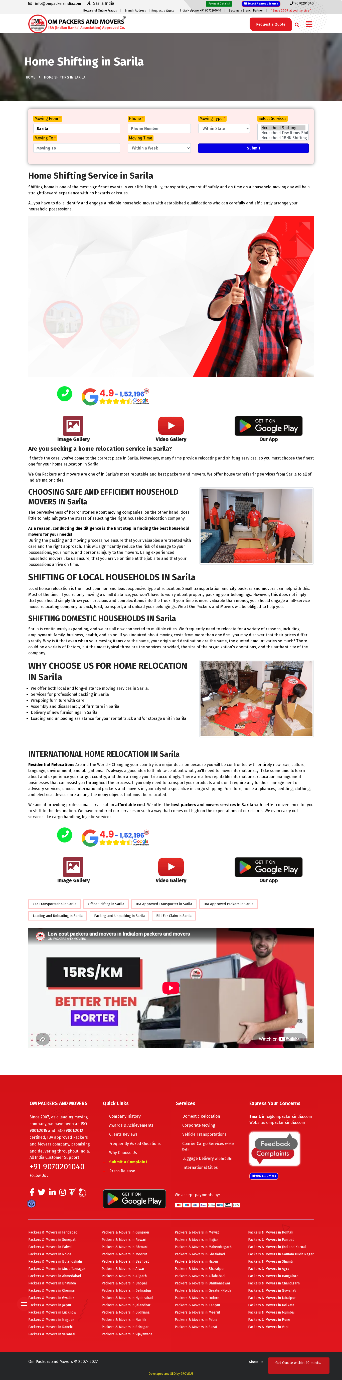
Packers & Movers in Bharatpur (200, 1269)
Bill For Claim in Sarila (174, 916)
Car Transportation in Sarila (54, 904)
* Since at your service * (291, 10)
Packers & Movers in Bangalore (273, 1276)
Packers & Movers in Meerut (124, 1254)
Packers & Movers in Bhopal (124, 1283)
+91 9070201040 (57, 1166)
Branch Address (135, 10)
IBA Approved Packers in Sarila (228, 904)
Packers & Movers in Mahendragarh (203, 1247)
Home (30, 77)
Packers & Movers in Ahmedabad (54, 1276)
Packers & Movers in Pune (269, 1320)
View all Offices (265, 1176)
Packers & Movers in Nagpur (51, 1320)
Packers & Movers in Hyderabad (127, 1298)
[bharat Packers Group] (84, 1193)
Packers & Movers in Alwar (123, 1269)
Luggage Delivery (207, 1158)
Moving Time (140, 138)
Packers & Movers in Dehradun (126, 1290)
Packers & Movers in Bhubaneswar (202, 1283)
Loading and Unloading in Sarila (58, 916)
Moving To (45, 138)
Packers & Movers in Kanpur (197, 1305)
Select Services (272, 118)
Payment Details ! (219, 3)
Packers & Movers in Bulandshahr (55, 1261)
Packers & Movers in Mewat (197, 1232)
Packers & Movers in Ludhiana (125, 1312)
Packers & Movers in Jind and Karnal (277, 1247)
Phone (136, 118)
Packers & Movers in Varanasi (51, 1334)
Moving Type (212, 118)
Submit (253, 148)
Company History (125, 1116)
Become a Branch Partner (246, 10)
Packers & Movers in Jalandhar (126, 1305)
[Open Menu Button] (309, 24)
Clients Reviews (123, 1134)
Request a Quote (163, 11)
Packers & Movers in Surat (196, 1327)
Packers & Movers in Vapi (268, 1327)
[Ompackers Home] (77, 23)
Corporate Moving (198, 1125)
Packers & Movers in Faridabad (52, 1232)
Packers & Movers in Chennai (51, 1290)
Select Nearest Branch (262, 3)
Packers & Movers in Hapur (196, 1261)
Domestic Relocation (201, 1116)
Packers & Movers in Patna (196, 1320)
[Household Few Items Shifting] (283, 132)
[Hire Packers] (33, 1204)
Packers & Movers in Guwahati (272, 1290)
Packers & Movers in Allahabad (200, 1276)
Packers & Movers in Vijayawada (127, 1334)
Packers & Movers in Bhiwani (124, 1247)
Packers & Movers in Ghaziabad (200, 1254)
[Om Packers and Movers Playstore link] (134, 1198)
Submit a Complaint (128, 1162)
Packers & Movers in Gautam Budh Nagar (281, 1254)
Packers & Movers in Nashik (124, 1320)
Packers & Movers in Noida (49, 1254)
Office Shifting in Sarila (106, 904)
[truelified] (73, 1193)
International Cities (200, 1167)
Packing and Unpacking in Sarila (119, 916)
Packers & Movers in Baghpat (125, 1261)
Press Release (122, 1171)
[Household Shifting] (283, 127)
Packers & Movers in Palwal (50, 1247)
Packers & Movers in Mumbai (271, 1312)
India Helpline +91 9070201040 (200, 10)
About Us (256, 1362)
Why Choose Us (123, 1152)
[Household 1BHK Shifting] (283, 137)
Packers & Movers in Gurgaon (125, 1232)
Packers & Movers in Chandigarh (274, 1283)
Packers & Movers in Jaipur (49, 1305)
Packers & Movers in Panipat (271, 1240)
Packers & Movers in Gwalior (51, 1298)
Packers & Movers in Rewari (124, 1240)
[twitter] (42, 1193)
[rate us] (115, 397)
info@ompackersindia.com (287, 1116)
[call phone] (64, 394)
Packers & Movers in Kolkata (271, 1305)
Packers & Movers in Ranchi (50, 1327)
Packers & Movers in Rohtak (270, 1232)
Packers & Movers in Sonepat (51, 1240)
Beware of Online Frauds (100, 10)
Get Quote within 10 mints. (298, 1365)
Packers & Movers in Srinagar (125, 1327)
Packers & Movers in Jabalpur (272, 1298)
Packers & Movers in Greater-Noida (203, 1290)
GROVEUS (187, 1373)
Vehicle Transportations (204, 1134)
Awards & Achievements (131, 1125)
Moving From (48, 118)
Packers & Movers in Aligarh (124, 1276)
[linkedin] (52, 1193)
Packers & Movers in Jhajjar (196, 1240)
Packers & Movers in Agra (268, 1269)
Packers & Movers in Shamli (270, 1261)
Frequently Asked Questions (135, 1143)
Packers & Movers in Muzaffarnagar (56, 1269)
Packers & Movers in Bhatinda (52, 1283)
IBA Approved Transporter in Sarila (164, 904)
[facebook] (32, 1193)
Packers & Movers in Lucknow (52, 1312)
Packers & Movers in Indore (197, 1298)
